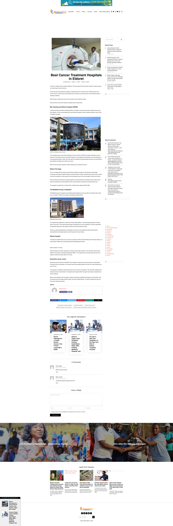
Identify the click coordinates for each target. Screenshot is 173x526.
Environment (110, 237)
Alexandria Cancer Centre (65, 305)
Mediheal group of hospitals (64, 307)
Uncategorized (110, 253)
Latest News (71, 11)
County (78, 11)
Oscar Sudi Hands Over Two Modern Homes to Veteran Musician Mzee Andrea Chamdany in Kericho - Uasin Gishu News (115, 146)
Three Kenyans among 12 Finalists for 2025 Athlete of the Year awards (115, 193)
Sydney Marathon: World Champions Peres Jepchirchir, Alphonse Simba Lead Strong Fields (114, 50)
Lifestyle (109, 242)
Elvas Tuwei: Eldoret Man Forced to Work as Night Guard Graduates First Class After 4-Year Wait (116, 486)
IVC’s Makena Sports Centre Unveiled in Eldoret (114, 181)
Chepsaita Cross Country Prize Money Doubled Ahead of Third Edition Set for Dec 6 (115, 175)
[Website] (71, 292)
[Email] (69, 292)
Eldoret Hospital (78, 305)
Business (89, 11)
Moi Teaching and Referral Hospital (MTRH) (85, 307)
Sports (95, 11)
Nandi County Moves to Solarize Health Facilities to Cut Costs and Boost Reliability (115, 68)
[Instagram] (115, 11)
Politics (83, 11)
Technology (110, 249)
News (108, 244)
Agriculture (109, 229)
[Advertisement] (86, 25)
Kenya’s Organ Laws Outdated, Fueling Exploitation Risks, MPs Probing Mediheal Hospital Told (76, 344)
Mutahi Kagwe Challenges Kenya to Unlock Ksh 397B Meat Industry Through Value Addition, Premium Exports (115, 77)
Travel (108, 252)
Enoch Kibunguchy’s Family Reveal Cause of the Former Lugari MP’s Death (58, 343)
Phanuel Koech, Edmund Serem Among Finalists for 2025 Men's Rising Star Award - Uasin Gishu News (115, 187)
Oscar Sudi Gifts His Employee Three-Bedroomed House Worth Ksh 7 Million (115, 152)
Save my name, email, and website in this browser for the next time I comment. (68, 411)
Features (83, 82)
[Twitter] (113, 11)
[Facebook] (111, 11)
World (108, 255)
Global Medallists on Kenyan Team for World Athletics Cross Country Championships (115, 163)
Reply (57, 372)
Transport (109, 250)
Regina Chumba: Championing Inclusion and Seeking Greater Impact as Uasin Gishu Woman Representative (56, 486)
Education (109, 234)
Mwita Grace (68, 82)
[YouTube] (118, 11)
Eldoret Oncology (90, 305)
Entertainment (110, 236)
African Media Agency (104, 11)
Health (87, 82)
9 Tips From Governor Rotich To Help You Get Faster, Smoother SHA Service (71, 485)
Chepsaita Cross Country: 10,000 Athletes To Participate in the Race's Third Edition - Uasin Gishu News (115, 169)
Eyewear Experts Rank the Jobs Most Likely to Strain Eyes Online (101, 484)
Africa (108, 226)
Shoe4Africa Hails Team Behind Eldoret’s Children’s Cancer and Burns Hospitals (86, 485)
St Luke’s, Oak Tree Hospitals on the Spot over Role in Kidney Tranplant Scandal (94, 343)
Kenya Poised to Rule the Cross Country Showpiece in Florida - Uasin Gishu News (115, 158)
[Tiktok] (119, 11)
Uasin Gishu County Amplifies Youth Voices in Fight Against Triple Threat (114, 86)
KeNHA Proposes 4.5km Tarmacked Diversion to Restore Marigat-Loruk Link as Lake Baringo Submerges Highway (115, 60)
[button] (121, 39)
